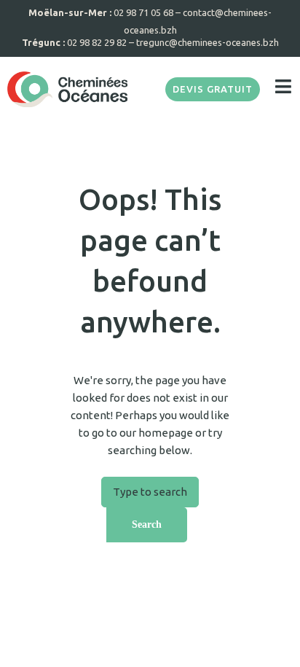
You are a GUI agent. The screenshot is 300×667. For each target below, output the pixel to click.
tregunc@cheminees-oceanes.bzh (207, 42)
